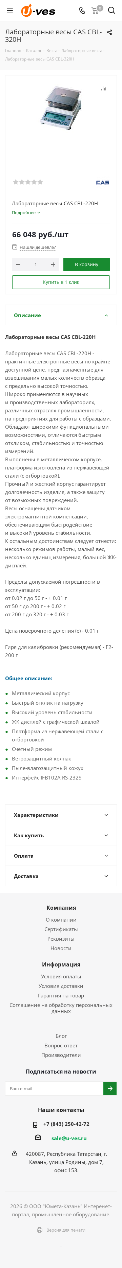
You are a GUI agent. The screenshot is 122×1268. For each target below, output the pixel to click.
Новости (61, 948)
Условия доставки (61, 985)
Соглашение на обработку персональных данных (61, 1007)
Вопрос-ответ (61, 1045)
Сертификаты (61, 929)
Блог (61, 1035)
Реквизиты (61, 938)
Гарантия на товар (61, 995)
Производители (61, 1054)
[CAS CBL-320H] (61, 118)
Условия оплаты (61, 976)
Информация (61, 964)
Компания (61, 907)
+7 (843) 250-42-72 (66, 1123)
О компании (61, 919)
